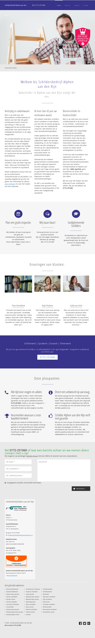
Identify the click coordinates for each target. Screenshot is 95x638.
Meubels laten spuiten (32, 597)
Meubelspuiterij (30, 602)
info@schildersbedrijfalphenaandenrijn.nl (20, 535)
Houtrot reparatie (11, 602)
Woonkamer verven (49, 612)
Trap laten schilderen (49, 597)
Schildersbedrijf (47, 589)
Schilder (28, 614)
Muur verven (30, 607)
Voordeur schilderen (49, 604)
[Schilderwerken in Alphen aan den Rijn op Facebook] (80, 623)
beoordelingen (12, 575)
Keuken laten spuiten (12, 609)
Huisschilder (10, 607)
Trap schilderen (47, 599)
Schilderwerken (47, 591)
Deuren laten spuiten (12, 594)
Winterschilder (47, 607)
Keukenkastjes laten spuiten (14, 612)
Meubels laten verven (32, 599)
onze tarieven (10, 184)
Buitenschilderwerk (12, 591)
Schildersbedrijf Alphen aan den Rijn (15, 10)
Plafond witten (30, 612)
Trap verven (46, 602)
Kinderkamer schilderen (33, 589)
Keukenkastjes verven (12, 614)
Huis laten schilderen (12, 604)
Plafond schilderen (31, 609)
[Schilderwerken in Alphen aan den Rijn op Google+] (88, 623)
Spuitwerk (46, 594)
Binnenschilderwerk (12, 589)
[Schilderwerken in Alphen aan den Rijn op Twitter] (84, 623)
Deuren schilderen (11, 597)
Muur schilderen (31, 604)
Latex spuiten (30, 594)
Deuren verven (10, 599)
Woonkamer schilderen (50, 609)
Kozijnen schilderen (32, 591)
